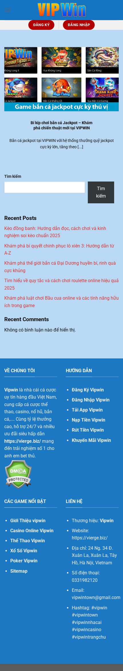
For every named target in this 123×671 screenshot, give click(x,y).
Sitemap (18, 571)
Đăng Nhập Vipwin (91, 400)
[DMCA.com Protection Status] (18, 474)
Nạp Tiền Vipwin (88, 420)
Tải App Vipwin (87, 410)
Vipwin (107, 520)
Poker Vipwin (23, 560)
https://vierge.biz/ (22, 441)
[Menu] (7, 10)
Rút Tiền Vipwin (88, 430)
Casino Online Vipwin (31, 530)
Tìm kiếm (12, 176)
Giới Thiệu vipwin (27, 520)
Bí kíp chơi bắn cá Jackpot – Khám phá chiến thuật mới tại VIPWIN (61, 125)
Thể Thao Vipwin (27, 540)
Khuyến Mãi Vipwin (91, 440)
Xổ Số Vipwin (23, 550)
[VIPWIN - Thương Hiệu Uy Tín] (61, 10)
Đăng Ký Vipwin (88, 390)
